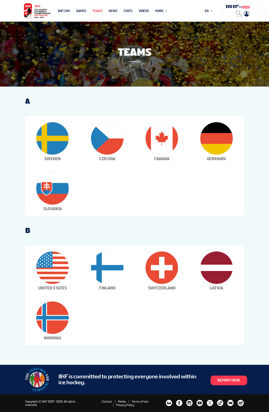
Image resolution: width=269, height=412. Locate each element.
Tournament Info (72, 11)
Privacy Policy (125, 405)
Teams (97, 11)
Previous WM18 (70, 11)
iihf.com (64, 11)
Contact (107, 401)
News (113, 11)
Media (122, 401)
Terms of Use (140, 401)
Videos (144, 11)
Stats (128, 11)
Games (81, 11)
